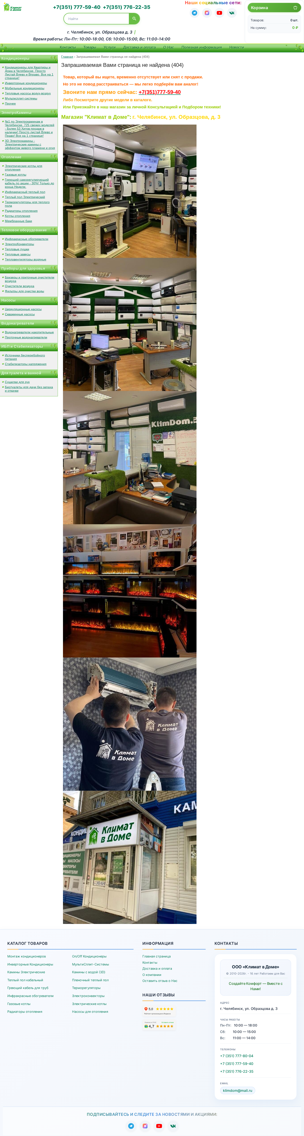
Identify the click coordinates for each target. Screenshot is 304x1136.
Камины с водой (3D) (88, 972)
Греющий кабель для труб (27, 988)
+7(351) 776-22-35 (126, 7)
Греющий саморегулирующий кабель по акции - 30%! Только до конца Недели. (29, 183)
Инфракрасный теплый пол (25, 192)
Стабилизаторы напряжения (26, 364)
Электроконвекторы (88, 996)
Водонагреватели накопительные (29, 332)
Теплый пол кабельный (25, 980)
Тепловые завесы (17, 254)
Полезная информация (202, 47)
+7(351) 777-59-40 (77, 7)
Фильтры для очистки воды (24, 291)
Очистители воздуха (19, 286)
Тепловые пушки (17, 249)
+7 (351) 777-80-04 (236, 1056)
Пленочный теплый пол (90, 980)
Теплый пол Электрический (25, 197)
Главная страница (156, 956)
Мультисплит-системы (21, 98)
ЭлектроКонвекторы (19, 244)
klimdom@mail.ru (237, 1090)
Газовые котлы (15, 174)
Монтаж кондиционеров (26, 956)
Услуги (110, 47)
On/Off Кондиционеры (89, 956)
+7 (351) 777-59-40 (236, 1063)
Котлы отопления (17, 216)
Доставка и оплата (139, 47)
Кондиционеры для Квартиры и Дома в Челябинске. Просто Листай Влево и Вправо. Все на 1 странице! (29, 73)
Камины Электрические (26, 972)
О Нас (168, 47)
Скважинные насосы (20, 314)
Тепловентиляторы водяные (25, 259)
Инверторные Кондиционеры (30, 964)
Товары (89, 47)
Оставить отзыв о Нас (159, 981)
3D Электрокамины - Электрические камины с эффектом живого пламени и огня (30, 144)
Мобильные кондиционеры (24, 88)
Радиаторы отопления (21, 211)
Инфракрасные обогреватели (26, 239)
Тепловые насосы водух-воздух (28, 93)
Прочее (10, 103)
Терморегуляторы (86, 988)
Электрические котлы (89, 1004)
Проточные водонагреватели (26, 337)
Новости (236, 47)
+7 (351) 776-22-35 (236, 1071)
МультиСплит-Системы (90, 964)
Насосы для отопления (90, 1011)
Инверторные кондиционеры (26, 83)
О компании (151, 975)
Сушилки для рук (17, 382)
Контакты (68, 47)
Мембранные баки (18, 221)
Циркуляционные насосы (23, 309)
